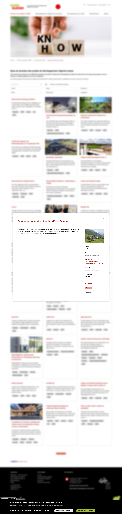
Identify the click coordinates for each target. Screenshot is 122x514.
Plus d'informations (57, 505)
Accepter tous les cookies (85, 510)
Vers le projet (88, 283)
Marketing (38, 511)
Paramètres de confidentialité (8, 498)
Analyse (48, 511)
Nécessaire (15, 511)
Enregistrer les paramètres (63, 510)
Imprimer (88, 288)
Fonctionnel (27, 511)
